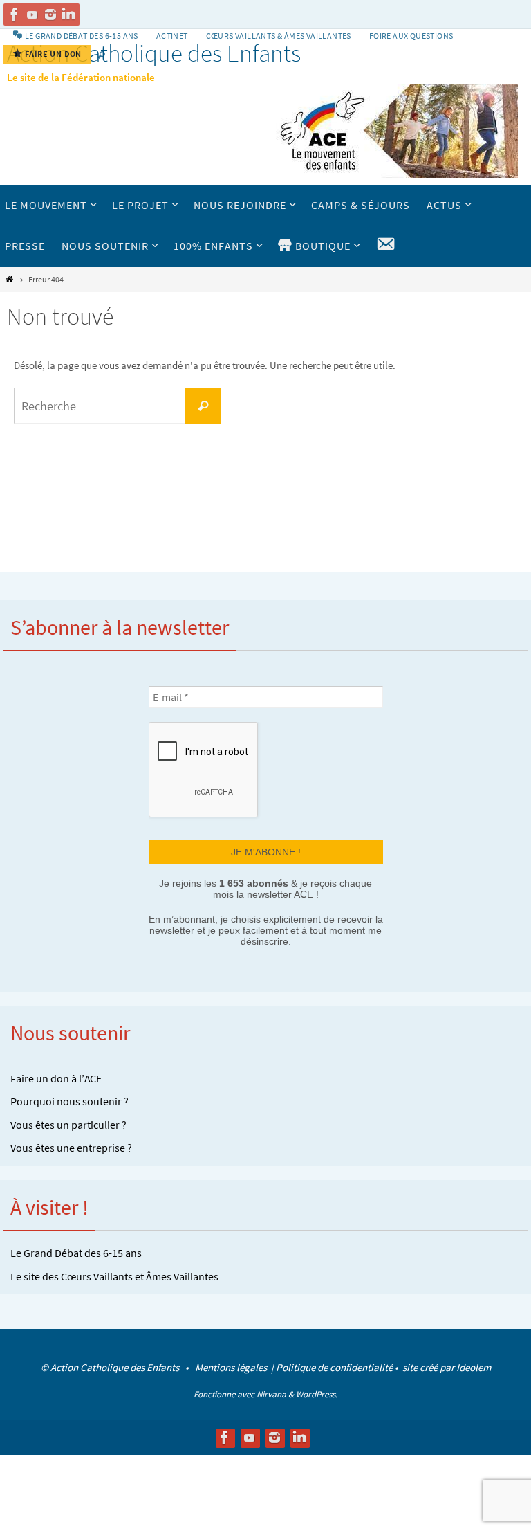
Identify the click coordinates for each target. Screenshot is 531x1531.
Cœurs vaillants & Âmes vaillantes (278, 35)
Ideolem (473, 1366)
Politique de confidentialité (334, 1366)
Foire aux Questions (411, 35)
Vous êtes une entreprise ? (71, 1146)
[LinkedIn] (68, 14)
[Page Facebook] (14, 14)
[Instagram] (50, 14)
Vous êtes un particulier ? (68, 1123)
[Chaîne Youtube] (32, 14)
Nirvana (271, 1392)
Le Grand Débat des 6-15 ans (76, 1251)
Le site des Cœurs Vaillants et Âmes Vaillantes (114, 1274)
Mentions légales (232, 1366)
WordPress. (316, 1392)
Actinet (172, 35)
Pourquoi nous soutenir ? (69, 1100)
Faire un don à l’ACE (56, 1076)
